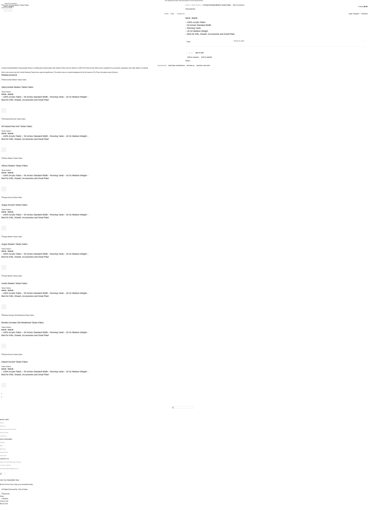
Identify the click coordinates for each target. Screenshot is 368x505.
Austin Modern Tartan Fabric (14, 283)
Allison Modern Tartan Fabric (14, 165)
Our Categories (6, 439)
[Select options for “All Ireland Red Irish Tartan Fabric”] (3, 149)
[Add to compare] (3, 83)
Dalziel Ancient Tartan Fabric (14, 362)
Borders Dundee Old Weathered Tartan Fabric (22, 322)
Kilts (1, 445)
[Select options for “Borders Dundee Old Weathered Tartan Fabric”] (3, 346)
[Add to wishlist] (3, 105)
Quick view (3, 115)
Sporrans (3, 449)
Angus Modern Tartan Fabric (14, 244)
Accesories (3, 455)
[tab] (162, 64)
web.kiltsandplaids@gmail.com (9, 468)
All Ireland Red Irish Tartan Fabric (16, 126)
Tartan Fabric (4, 452)
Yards (188, 41)
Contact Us (3, 436)
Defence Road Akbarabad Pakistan (10, 462)
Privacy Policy (4, 432)
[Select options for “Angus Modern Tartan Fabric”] (3, 267)
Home (2, 423)
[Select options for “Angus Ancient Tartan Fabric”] (3, 228)
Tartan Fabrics (6, 92)
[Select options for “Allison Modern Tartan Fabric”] (3, 189)
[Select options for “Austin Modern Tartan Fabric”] (3, 306)
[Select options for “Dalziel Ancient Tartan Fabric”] (3, 385)
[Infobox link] (182, 479)
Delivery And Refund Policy (8, 429)
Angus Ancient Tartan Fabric (14, 205)
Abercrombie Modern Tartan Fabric (17, 87)
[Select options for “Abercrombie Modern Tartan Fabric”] (3, 110)
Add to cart (199, 53)
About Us (3, 426)
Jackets (2, 442)
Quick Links (4, 419)
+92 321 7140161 (5, 465)
